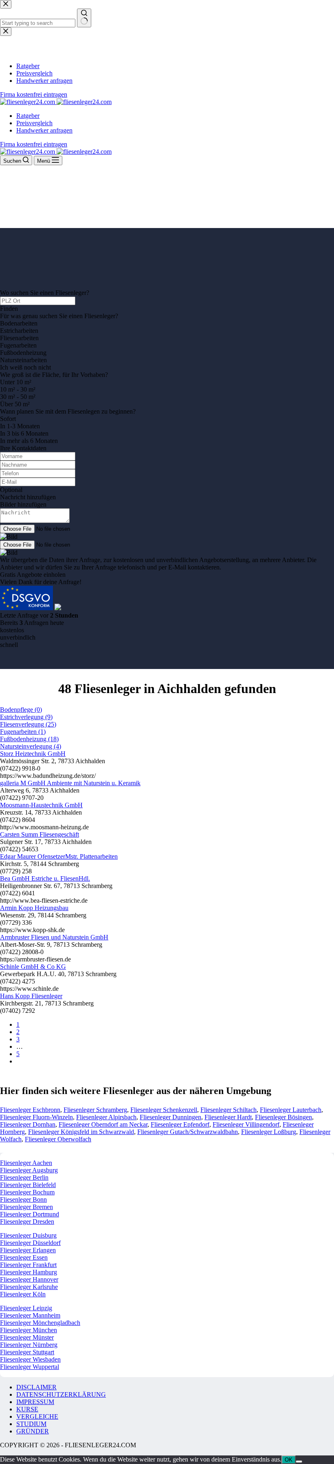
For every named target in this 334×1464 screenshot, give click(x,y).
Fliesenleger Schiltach (228, 1109)
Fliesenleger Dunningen (170, 1117)
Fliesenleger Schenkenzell (163, 1109)
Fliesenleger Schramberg (95, 1109)
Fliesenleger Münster (27, 1337)
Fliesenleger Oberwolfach (58, 1139)
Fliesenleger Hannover (29, 1279)
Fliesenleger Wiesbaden (30, 1359)
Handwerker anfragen (44, 130)
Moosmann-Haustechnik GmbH (41, 805)
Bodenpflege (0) (21, 709)
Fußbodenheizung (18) (29, 738)
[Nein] (299, 1461)
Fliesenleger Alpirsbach (106, 1117)
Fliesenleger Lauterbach (290, 1109)
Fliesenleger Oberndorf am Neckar (103, 1124)
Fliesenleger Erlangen (28, 1250)
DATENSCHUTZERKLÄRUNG (61, 1394)
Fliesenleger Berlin (24, 1177)
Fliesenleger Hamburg (28, 1272)
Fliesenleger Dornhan (27, 1124)
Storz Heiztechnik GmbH (33, 753)
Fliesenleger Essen (24, 1257)
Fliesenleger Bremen (26, 1206)
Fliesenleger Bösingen (283, 1117)
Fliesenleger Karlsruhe (29, 1286)
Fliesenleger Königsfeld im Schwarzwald (81, 1131)
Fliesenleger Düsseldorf (30, 1242)
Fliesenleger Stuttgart (27, 1352)
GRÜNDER (32, 1431)
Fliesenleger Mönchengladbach (40, 1322)
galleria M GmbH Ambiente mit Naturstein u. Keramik (70, 783)
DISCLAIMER (36, 1387)
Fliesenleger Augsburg (29, 1170)
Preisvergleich (34, 123)
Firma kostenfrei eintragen (33, 144)
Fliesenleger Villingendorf (246, 1124)
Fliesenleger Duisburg (28, 1235)
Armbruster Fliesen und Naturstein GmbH (54, 937)
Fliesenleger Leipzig (26, 1308)
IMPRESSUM (35, 1401)
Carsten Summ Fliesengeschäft (39, 834)
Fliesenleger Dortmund (29, 1214)
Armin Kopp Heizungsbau (34, 907)
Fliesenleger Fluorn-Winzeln (36, 1117)
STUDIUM (31, 1423)
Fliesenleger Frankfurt (28, 1264)
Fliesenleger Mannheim (30, 1315)
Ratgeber (28, 115)
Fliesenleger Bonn (23, 1199)
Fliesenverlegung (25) (28, 724)
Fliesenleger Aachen (26, 1162)
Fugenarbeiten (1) (23, 731)
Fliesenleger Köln (23, 1294)
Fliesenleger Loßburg (268, 1131)
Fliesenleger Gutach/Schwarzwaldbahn (187, 1131)
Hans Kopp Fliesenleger (31, 995)
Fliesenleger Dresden (27, 1221)
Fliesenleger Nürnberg (28, 1344)
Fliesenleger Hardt (228, 1117)
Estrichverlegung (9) (26, 716)
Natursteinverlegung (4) (30, 746)
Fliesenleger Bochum (27, 1192)
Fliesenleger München (28, 1330)
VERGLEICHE (37, 1416)
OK (288, 1460)
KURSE (27, 1409)
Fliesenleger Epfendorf (180, 1124)
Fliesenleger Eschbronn (30, 1109)
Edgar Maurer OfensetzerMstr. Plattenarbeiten (59, 856)
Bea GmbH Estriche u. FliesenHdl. (45, 878)
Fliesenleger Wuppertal (29, 1366)
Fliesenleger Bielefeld (28, 1184)
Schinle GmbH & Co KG (33, 966)
